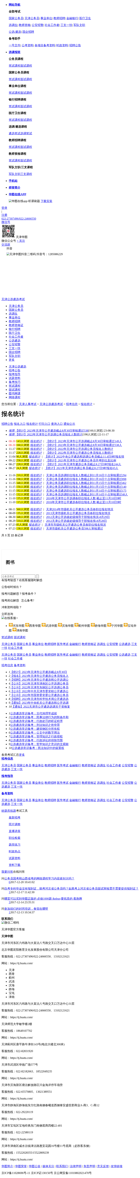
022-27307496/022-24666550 (18, 218)
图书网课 (14, 393)
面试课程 (26, 65)
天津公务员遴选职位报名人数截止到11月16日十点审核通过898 (86, 479)
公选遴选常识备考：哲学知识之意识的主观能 (39, 744)
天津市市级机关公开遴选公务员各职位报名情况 (75, 524)
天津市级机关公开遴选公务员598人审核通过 (74, 528)
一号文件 (14, 45)
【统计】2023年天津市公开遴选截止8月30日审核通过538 (48, 430)
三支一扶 (66, 25)
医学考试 (63, 644)
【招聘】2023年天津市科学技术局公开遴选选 (39, 698)
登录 (4, 207)
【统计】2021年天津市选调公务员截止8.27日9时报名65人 (81, 468)
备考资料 (20, 665)
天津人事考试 (27, 404)
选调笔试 (26, 133)
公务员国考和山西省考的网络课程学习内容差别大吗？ (39, 878)
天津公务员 (32, 18)
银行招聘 (14, 329)
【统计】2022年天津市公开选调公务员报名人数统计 (45, 434)
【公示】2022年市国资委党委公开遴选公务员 (39, 695)
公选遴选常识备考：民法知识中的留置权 (38, 748)
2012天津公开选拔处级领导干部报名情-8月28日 (76, 520)
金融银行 (72, 18)
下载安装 (46, 201)
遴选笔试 (14, 133)
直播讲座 (14, 831)
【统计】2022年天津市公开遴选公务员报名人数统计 (79, 452)
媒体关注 (48, 1166)
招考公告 (14, 370)
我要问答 (7, 871)
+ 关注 (21, 240)
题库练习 (14, 844)
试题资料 (14, 378)
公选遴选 (14, 340)
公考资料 (27, 45)
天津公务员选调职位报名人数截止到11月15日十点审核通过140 (86, 486)
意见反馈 (103, 1166)
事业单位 (46, 18)
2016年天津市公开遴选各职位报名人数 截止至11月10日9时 (83, 502)
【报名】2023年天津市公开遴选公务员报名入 (39, 675)
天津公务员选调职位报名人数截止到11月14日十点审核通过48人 (87, 494)
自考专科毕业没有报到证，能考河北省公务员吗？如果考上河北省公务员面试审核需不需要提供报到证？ (71, 888)
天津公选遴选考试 (13, 299)
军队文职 (79, 25)
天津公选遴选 (17, 366)
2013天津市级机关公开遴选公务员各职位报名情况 (78, 513)
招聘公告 (75, 45)
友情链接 (116, 1166)
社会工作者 (52, 25)
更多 (12, 359)
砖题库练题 (8, 810)
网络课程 (14, 397)
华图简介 (7, 1166)
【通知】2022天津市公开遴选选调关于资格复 (41, 706)
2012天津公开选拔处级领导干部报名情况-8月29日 (78, 517)
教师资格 (24, 25)
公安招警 (37, 25)
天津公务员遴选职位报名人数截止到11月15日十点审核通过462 (86, 482)
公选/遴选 (15, 31)
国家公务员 (16, 18)
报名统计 (86, 404)
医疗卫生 (85, 18)
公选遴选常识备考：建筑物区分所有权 (35, 728)
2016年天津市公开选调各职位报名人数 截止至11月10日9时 (83, 498)
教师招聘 (59, 18)
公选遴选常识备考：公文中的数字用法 (35, 732)
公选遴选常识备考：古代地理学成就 (33, 713)
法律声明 (75, 1166)
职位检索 (14, 837)
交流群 (5, 244)
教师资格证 (16, 325)
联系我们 (62, 1166)
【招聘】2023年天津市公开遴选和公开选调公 (39, 679)
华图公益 (34, 1166)
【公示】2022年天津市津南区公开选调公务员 (39, 683)
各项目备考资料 (45, 45)
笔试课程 (14, 65)
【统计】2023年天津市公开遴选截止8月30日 (38, 672)
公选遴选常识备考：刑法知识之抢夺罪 (35, 724)
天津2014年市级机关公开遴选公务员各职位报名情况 (79, 509)
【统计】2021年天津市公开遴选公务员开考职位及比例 (81, 460)
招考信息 (72, 404)
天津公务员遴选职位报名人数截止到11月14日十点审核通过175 (86, 490)
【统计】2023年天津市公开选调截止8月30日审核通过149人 (84, 441)
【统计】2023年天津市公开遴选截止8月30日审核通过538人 (84, 445)
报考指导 (14, 374)
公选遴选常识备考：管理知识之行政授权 (36, 736)
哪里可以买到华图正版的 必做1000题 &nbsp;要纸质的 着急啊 (43, 898)
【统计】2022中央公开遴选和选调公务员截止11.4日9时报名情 (84, 456)
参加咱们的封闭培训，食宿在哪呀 (26, 908)
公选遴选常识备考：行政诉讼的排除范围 (36, 740)
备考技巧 (14, 381)
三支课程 (26, 174)
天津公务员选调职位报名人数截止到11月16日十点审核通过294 (86, 475)
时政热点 (14, 851)
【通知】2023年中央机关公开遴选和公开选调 (39, 702)
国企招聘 (28, 31)
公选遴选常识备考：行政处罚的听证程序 (36, 721)
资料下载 (14, 864)
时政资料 (62, 45)
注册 (4, 215)
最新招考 (14, 817)
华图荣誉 (21, 1166)
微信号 (5, 222)
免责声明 (89, 1166)
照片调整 (14, 824)
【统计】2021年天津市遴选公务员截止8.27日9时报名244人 (83, 464)
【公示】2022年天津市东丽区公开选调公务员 (39, 687)
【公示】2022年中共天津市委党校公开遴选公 (39, 691)
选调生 (13, 25)
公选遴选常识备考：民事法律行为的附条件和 (39, 717)
